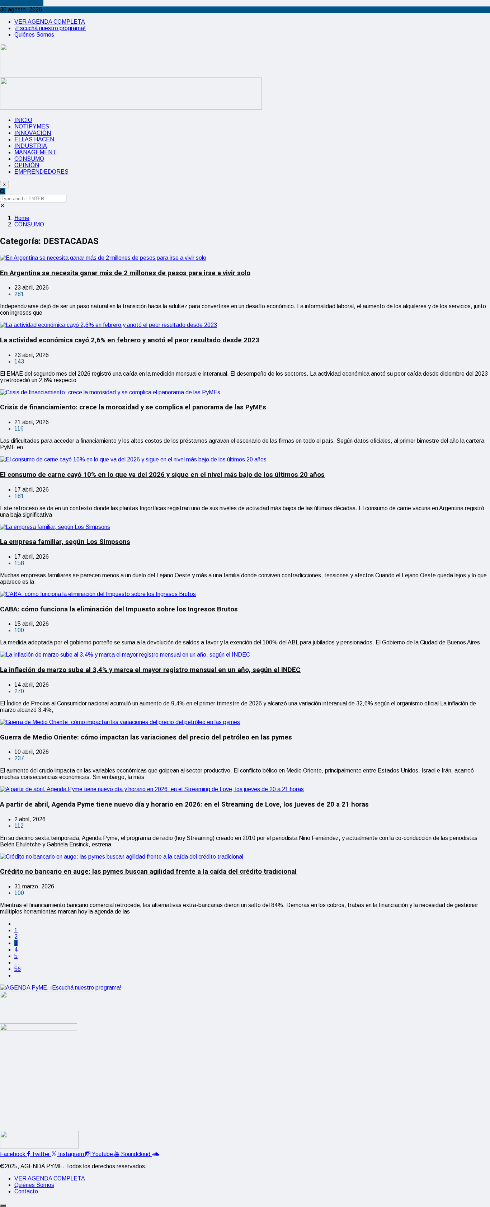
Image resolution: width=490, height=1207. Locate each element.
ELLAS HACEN (34, 139)
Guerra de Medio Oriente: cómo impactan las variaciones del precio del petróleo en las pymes (146, 737)
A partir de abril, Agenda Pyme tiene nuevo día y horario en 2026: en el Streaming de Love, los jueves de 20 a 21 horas (184, 804)
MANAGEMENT (35, 152)
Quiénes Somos (34, 35)
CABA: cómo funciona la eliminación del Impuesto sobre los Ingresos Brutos (119, 609)
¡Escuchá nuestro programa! (50, 28)
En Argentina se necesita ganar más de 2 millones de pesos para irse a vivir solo (125, 273)
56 (17, 969)
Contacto (26, 1191)
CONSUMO (29, 159)
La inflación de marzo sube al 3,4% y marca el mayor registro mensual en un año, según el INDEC (150, 670)
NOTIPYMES (31, 126)
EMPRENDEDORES (41, 172)
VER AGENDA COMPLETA (49, 22)
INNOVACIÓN (32, 133)
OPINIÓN (26, 165)
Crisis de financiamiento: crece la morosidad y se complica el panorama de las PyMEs (133, 407)
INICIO (23, 120)
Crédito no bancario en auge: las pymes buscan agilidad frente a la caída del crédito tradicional (148, 871)
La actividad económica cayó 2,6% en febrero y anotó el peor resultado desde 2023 (129, 340)
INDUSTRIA (30, 146)
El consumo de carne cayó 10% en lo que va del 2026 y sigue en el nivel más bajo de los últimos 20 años (162, 475)
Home (21, 218)
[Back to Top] (3, 1205)
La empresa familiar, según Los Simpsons (65, 542)
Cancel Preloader (21, 3)
